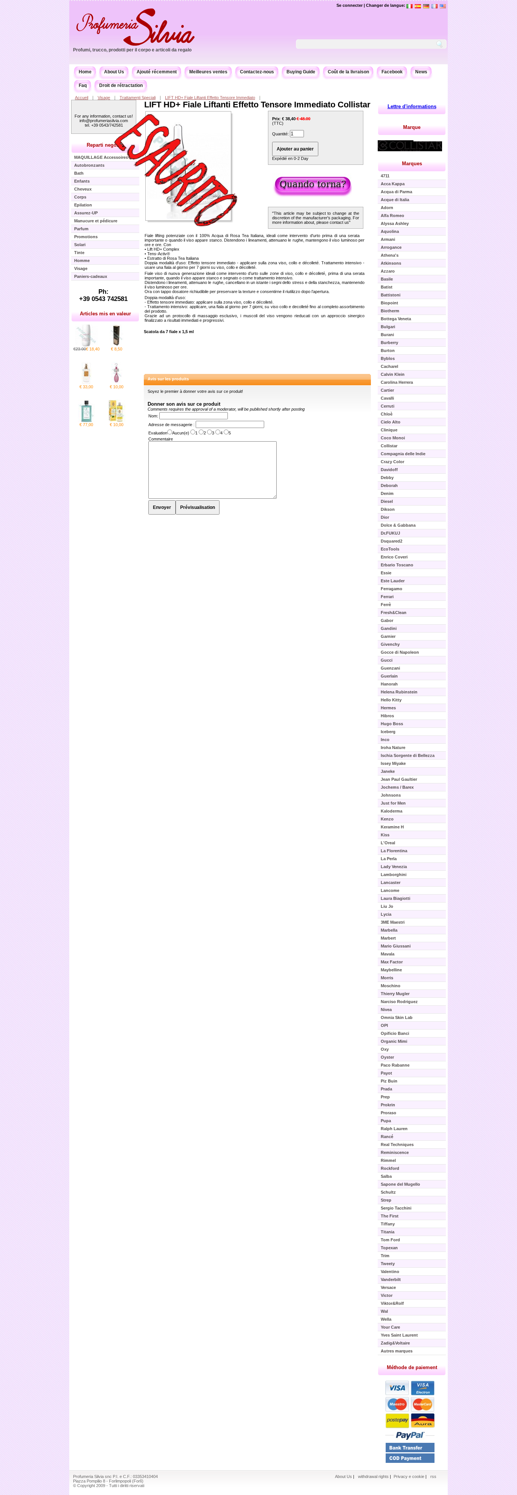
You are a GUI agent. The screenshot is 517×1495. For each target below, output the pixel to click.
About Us (114, 71)
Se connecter (349, 5)
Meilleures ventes (208, 71)
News (421, 71)
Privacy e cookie (409, 1476)
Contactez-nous (257, 71)
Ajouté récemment (157, 71)
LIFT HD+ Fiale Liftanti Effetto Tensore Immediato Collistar (257, 104)
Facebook (392, 71)
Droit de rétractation (121, 85)
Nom (152, 416)
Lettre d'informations (412, 106)
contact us (339, 222)
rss (433, 1476)
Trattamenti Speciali (138, 97)
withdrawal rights (373, 1476)
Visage (104, 97)
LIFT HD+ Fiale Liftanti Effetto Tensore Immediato (210, 97)
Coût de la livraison (348, 71)
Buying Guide (301, 71)
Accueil (81, 97)
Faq (83, 85)
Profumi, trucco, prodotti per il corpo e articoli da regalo (132, 50)
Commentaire (160, 439)
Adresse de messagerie (170, 424)
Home (85, 71)
